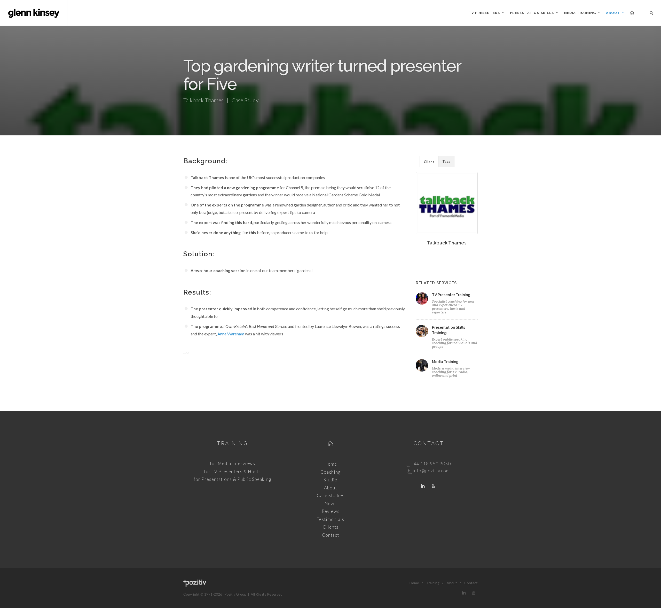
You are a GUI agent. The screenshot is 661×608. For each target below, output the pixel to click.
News (331, 503)
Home (330, 464)
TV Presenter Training (451, 295)
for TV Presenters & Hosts (232, 471)
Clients (331, 527)
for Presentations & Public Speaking (232, 479)
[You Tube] (433, 486)
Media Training (445, 362)
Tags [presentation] (446, 161)
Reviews (331, 511)
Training (232, 443)
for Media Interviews (232, 463)
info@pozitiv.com (431, 470)
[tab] (429, 161)
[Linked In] (423, 486)
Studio (330, 479)
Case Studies (330, 495)
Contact (330, 535)
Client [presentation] (429, 161)
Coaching (330, 472)
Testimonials (330, 519)
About (330, 487)
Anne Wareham (230, 333)
